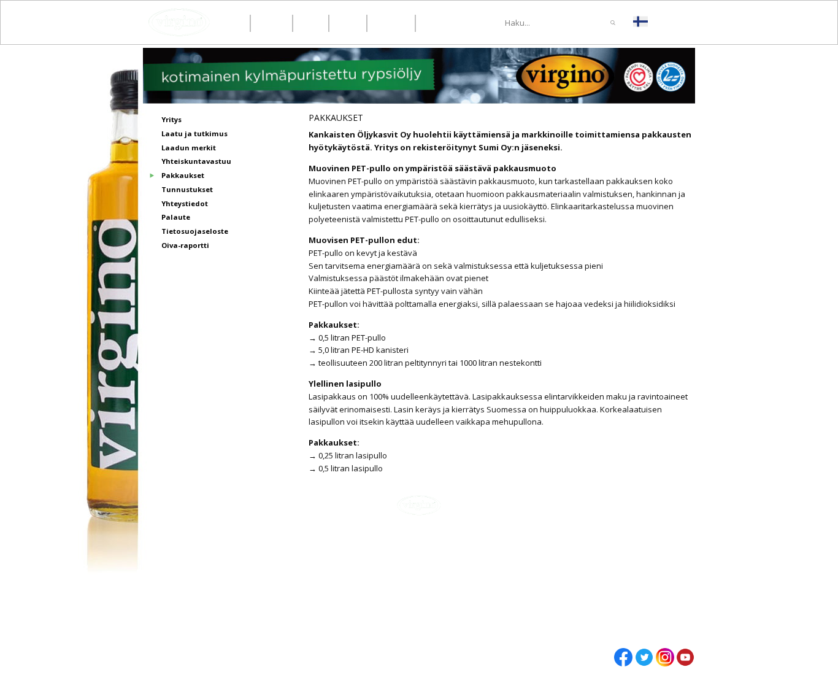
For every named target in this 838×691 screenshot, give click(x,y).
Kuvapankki (595, 614)
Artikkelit (591, 560)
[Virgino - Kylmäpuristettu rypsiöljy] (179, 22)
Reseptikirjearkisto (611, 602)
